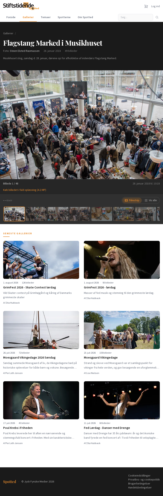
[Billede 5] (101, 214)
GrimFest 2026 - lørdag (99, 287)
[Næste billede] (155, 124)
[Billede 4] (80, 214)
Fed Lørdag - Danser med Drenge (107, 428)
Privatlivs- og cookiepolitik (144, 480)
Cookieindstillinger (139, 476)
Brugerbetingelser (139, 484)
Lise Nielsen (92, 373)
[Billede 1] (14, 214)
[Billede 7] (145, 214)
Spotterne (64, 17)
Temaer (45, 17)
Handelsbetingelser (140, 488)
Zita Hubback (13, 303)
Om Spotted (85, 17)
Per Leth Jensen (14, 373)
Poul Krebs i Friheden (18, 428)
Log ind (155, 6)
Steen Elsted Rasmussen (25, 51)
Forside (11, 17)
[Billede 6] (123, 214)
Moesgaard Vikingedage (101, 357)
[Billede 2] (36, 214)
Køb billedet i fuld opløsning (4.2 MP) (24, 190)
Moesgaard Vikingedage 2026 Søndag (29, 357)
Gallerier (28, 17)
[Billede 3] (58, 214)
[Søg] (157, 17)
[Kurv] (146, 6)
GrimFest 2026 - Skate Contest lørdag (29, 287)
